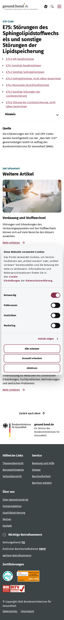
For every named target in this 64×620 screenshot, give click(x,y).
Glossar (36, 469)
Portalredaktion (12, 506)
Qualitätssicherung (14, 512)
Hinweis (10, 114)
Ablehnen (32, 368)
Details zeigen (46, 338)
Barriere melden (42, 482)
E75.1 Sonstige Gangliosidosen (23, 65)
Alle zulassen (32, 348)
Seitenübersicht (12, 476)
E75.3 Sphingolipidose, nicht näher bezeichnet (33, 78)
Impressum (27, 611)
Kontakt (7, 525)
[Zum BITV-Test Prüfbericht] (14, 588)
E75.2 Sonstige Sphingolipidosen (25, 72)
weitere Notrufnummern (17, 555)
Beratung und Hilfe (43, 463)
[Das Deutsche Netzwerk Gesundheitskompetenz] (28, 576)
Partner (7, 519)
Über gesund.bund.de (15, 499)
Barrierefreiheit (41, 476)
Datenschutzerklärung (39, 280)
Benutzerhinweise (13, 469)
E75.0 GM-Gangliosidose (20, 59)
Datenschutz (10, 611)
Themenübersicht (13, 463)
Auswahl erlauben (32, 358)
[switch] (55, 305)
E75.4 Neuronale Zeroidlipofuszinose (27, 85)
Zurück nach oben (30, 413)
